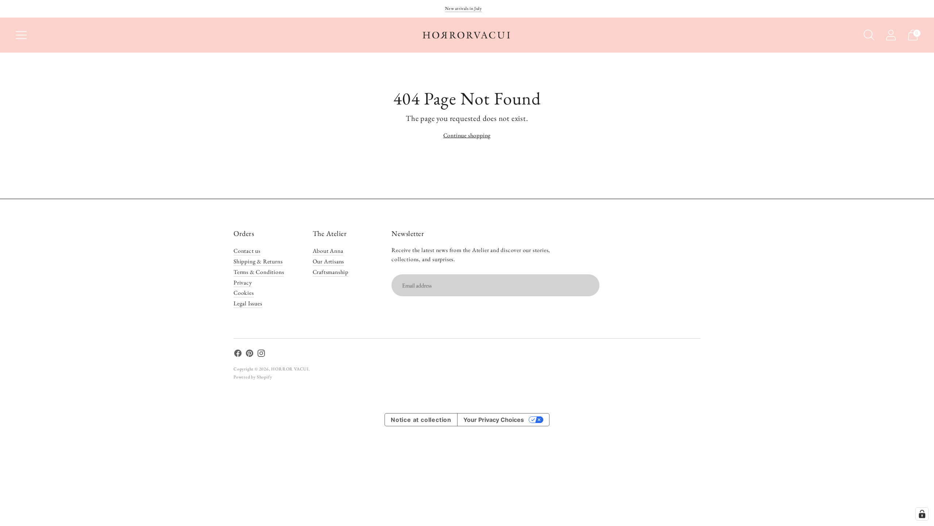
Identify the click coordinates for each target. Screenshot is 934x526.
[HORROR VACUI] (467, 35)
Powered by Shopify (253, 377)
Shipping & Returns (258, 261)
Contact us (247, 251)
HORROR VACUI (290, 369)
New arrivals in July (463, 8)
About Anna (328, 251)
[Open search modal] (869, 35)
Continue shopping (467, 135)
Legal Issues (248, 303)
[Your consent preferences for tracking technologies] (922, 514)
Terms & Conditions (259, 272)
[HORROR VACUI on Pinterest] (249, 355)
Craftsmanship (330, 272)
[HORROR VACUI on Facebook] (238, 355)
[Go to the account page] (891, 35)
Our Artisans (328, 261)
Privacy (243, 282)
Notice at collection (421, 419)
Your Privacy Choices (493, 419)
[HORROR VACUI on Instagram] (261, 355)
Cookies (244, 293)
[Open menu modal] (21, 35)
